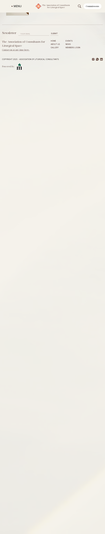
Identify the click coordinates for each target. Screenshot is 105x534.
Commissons (92, 6)
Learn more (72, 117)
